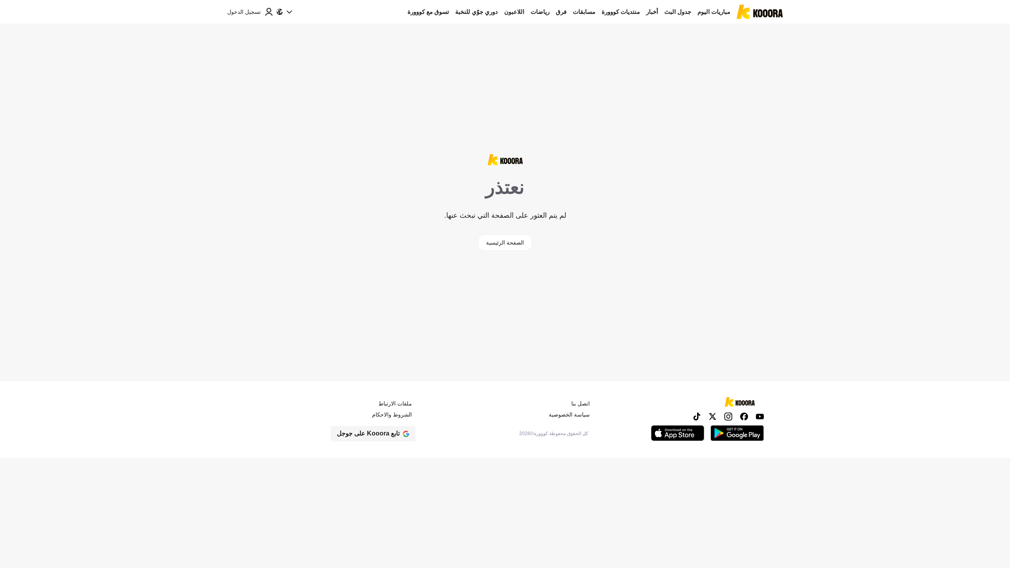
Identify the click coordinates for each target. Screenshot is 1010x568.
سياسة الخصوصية (569, 414)
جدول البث (677, 11)
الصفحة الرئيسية (505, 242)
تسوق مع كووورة (428, 11)
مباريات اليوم (714, 11)
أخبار (652, 11)
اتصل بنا (580, 403)
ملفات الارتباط (395, 403)
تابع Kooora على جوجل (368, 433)
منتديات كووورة (621, 11)
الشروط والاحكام (392, 414)
